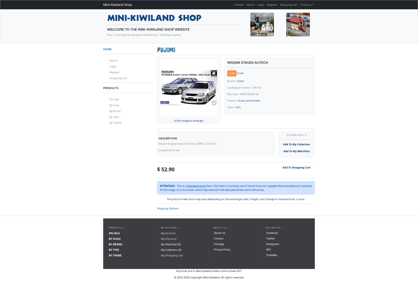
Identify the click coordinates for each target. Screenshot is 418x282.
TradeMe (271, 255)
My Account (168, 233)
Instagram (272, 244)
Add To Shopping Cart (297, 167)
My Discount (169, 239)
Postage (219, 244)
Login (260, 5)
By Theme (115, 123)
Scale (240, 73)
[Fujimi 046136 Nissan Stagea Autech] (188, 87)
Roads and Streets (249, 100)
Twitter (270, 238)
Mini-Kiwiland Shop (117, 4)
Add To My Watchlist (296, 151)
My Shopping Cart (172, 255)
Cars (238, 107)
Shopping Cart (289, 5)
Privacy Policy (222, 249)
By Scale (114, 105)
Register (272, 5)
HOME (107, 49)
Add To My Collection (296, 144)
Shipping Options (168, 208)
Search (250, 5)
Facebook (272, 233)
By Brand (115, 111)
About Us (219, 233)
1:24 (231, 73)
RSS (268, 249)
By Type (114, 117)
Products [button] (306, 5)
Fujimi (240, 81)
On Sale (114, 99)
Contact (239, 5)
